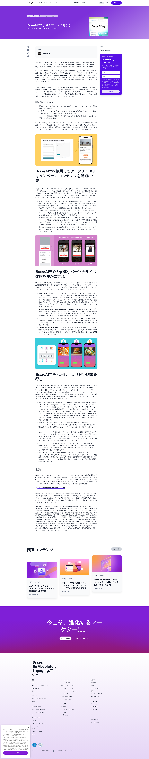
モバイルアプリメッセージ (38, 723)
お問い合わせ (116, 3)
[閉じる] (28, 727)
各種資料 (76, 2)
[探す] (97, 2)
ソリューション (58, 2)
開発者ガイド (94, 709)
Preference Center (81, 750)
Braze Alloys (94, 717)
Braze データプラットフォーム (39, 698)
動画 (92, 691)
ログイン (107, 2)
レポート (34, 715)
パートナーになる (95, 719)
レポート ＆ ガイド (95, 688)
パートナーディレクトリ (97, 722)
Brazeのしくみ (36, 688)
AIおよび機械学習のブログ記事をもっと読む (51, 488)
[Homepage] (30, 2)
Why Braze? (42, 2)
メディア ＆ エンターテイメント (69, 691)
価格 (33, 691)
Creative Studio (36, 717)
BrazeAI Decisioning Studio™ (39, 704)
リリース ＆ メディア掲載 (67, 709)
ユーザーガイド (94, 706)
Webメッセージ (36, 726)
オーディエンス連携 (37, 731)
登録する (111, 91)
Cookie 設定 (16, 753)
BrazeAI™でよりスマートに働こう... (49, 16)
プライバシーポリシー (113, 85)
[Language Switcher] (101, 3)
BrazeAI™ (34, 701)
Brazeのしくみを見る (82, 638)
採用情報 (63, 706)
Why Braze (35, 682)
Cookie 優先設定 (58, 750)
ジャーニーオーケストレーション (40, 712)
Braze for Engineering (66, 696)
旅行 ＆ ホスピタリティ (67, 688)
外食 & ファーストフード (67, 685)
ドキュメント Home (96, 704)
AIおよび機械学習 (105, 50)
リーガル (63, 712)
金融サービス (64, 693)
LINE (33, 734)
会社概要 (83, 2)
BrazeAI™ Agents (36, 706)
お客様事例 (93, 682)
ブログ (36, 16)
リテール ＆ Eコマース (67, 682)
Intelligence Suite (66, 75)
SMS (33, 728)
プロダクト (48, 2)
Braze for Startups (66, 699)
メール (34, 720)
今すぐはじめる (65, 638)
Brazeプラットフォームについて (40, 685)
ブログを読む (116, 549)
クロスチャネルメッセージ (38, 709)
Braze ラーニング (95, 696)
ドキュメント (94, 701)
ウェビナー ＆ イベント (96, 693)
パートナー (67, 2)
